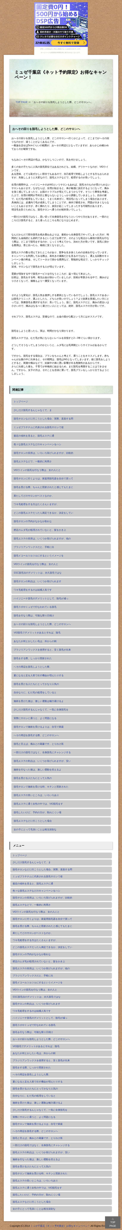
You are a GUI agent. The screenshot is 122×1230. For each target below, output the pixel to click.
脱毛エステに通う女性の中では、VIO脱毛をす (38, 804)
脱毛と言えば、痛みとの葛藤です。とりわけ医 (39, 744)
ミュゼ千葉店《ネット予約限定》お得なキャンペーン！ (60, 1226)
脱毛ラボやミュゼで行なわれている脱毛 (35, 607)
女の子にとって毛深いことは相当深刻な (35, 829)
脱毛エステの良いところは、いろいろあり (36, 795)
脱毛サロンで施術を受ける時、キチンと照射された (41, 786)
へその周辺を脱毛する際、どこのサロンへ (36, 735)
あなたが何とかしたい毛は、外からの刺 (35, 641)
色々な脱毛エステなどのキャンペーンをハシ (37, 444)
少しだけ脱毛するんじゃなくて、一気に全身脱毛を (41, 709)
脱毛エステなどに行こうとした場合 (33, 821)
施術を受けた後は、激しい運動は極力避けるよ (39, 701)
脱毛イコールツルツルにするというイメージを (39, 555)
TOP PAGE (22, 102)
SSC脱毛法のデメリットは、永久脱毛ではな (38, 572)
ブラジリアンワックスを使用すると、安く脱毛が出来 (42, 649)
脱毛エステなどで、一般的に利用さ (33, 461)
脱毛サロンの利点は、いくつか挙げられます (37, 581)
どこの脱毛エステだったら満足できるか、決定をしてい (43, 513)
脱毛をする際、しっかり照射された (33, 658)
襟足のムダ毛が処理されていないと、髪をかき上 (40, 530)
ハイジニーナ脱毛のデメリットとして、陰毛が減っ (41, 598)
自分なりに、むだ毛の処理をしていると (35, 692)
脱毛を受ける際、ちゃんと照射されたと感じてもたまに (43, 487)
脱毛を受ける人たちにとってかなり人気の (36, 684)
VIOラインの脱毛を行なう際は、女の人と (36, 564)
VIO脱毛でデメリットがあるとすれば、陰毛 (37, 632)
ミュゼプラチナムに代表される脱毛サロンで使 (39, 427)
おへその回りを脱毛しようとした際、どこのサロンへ (42, 624)
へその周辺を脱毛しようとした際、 (33, 667)
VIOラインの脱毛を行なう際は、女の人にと (37, 470)
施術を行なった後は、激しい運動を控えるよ (37, 769)
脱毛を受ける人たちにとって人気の (33, 778)
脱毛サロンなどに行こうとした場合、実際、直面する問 (43, 418)
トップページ (21, 401)
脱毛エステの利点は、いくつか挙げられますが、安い (42, 761)
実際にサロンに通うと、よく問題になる (35, 718)
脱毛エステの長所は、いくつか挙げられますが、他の (42, 538)
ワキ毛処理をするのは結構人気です (33, 590)
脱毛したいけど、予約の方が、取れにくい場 (37, 812)
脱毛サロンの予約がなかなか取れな (33, 521)
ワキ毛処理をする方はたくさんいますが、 (36, 504)
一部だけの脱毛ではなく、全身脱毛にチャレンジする (42, 752)
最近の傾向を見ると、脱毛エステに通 (34, 435)
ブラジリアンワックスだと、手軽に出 (34, 547)
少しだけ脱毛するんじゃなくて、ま (33, 410)
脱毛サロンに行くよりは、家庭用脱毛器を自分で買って (43, 478)
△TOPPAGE (113, 1222)
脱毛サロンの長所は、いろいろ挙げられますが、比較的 (43, 453)
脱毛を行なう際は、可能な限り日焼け (34, 615)
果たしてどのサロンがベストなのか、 (34, 495)
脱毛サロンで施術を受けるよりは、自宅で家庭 (39, 727)
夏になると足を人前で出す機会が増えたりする (39, 675)
